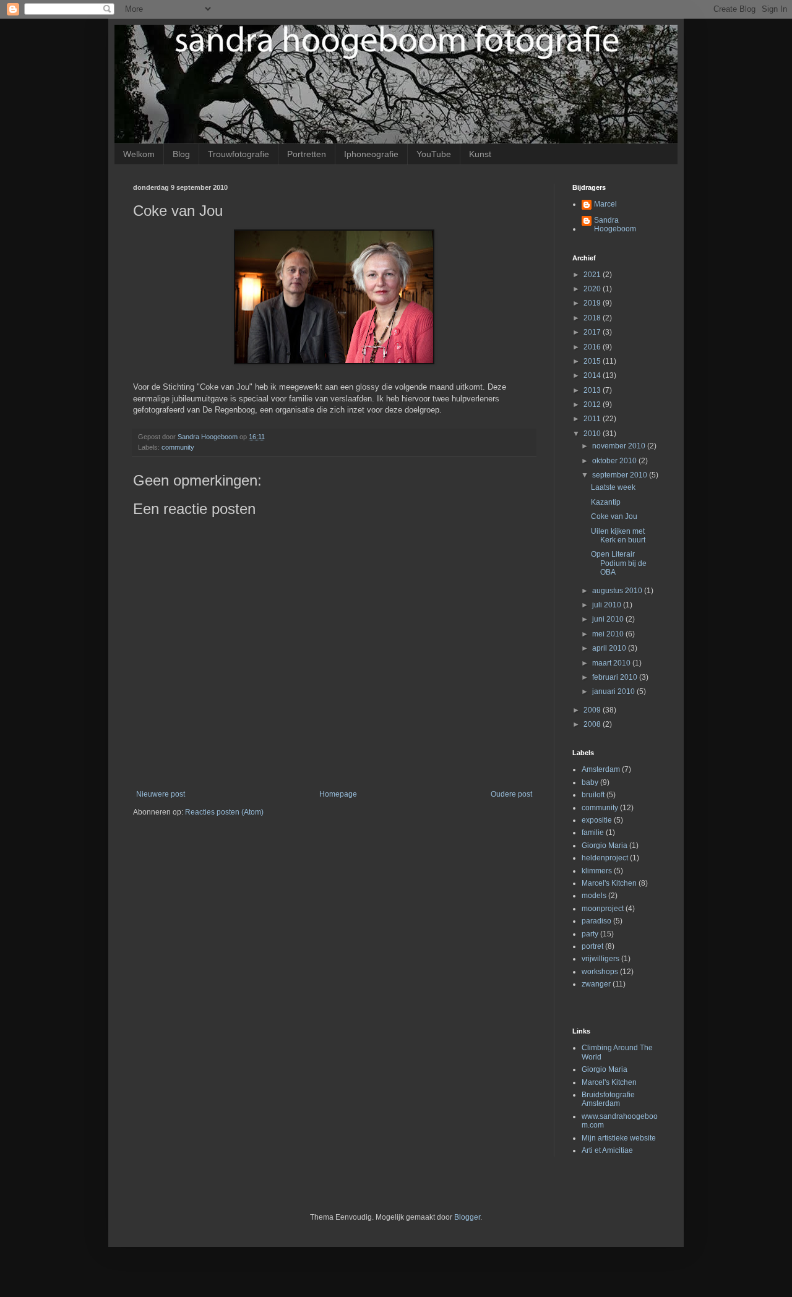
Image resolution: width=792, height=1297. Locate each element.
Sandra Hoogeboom (615, 224)
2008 (593, 724)
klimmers (597, 871)
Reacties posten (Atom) (224, 812)
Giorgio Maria (604, 845)
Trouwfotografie (238, 154)
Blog (181, 154)
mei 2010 (609, 634)
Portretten (306, 154)
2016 (593, 347)
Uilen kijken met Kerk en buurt (618, 535)
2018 (593, 318)
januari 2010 (614, 691)
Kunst (480, 154)
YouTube (433, 154)
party (590, 934)
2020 (593, 289)
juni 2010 (609, 619)
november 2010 (619, 446)
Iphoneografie (371, 154)
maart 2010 (612, 663)
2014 (593, 375)
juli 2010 (607, 605)
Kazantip (606, 502)
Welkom (139, 154)
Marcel (605, 204)
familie (593, 832)
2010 (593, 433)
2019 (593, 303)
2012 (593, 404)
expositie (597, 820)
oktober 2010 (615, 460)
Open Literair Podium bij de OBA (619, 563)
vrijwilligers (600, 958)
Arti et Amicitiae (607, 1150)
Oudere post (511, 794)
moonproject (603, 908)
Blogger (467, 1217)
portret (592, 946)
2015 (593, 361)
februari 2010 (615, 677)
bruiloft (593, 794)
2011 (593, 418)
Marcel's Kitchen (609, 883)
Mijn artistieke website (619, 1138)
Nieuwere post (160, 794)
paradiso (596, 921)
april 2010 (610, 648)
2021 (593, 274)
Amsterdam (601, 769)
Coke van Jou (614, 516)
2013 (593, 390)
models (594, 895)
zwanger (596, 984)
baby (590, 782)
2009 (593, 710)
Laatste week (613, 487)
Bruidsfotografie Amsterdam (608, 1099)
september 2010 (620, 475)
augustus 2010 (618, 590)
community (177, 447)
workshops (600, 971)
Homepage (338, 794)
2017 (593, 332)
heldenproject (605, 858)
